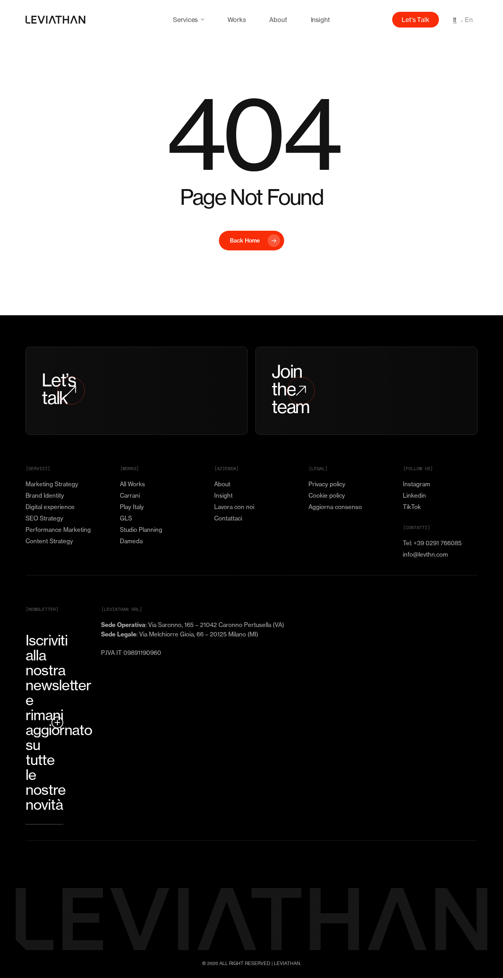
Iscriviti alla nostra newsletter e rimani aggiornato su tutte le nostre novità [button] (44, 722)
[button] (52, 484)
